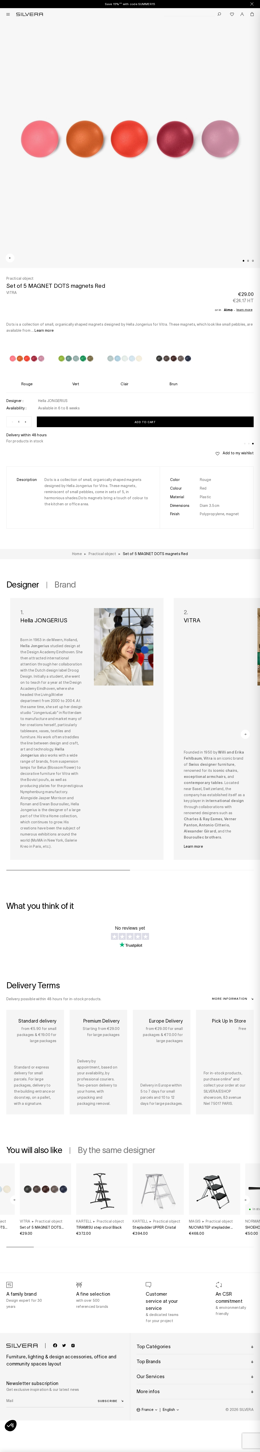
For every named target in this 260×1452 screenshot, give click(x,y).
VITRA (11, 293)
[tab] (243, 260)
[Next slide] (152, 1434)
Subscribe (107, 1401)
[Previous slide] (108, 1434)
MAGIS (195, 1221)
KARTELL (84, 1221)
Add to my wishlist (238, 453)
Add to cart (145, 422)
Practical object (48, 1221)
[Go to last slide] (14, 1200)
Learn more (244, 309)
